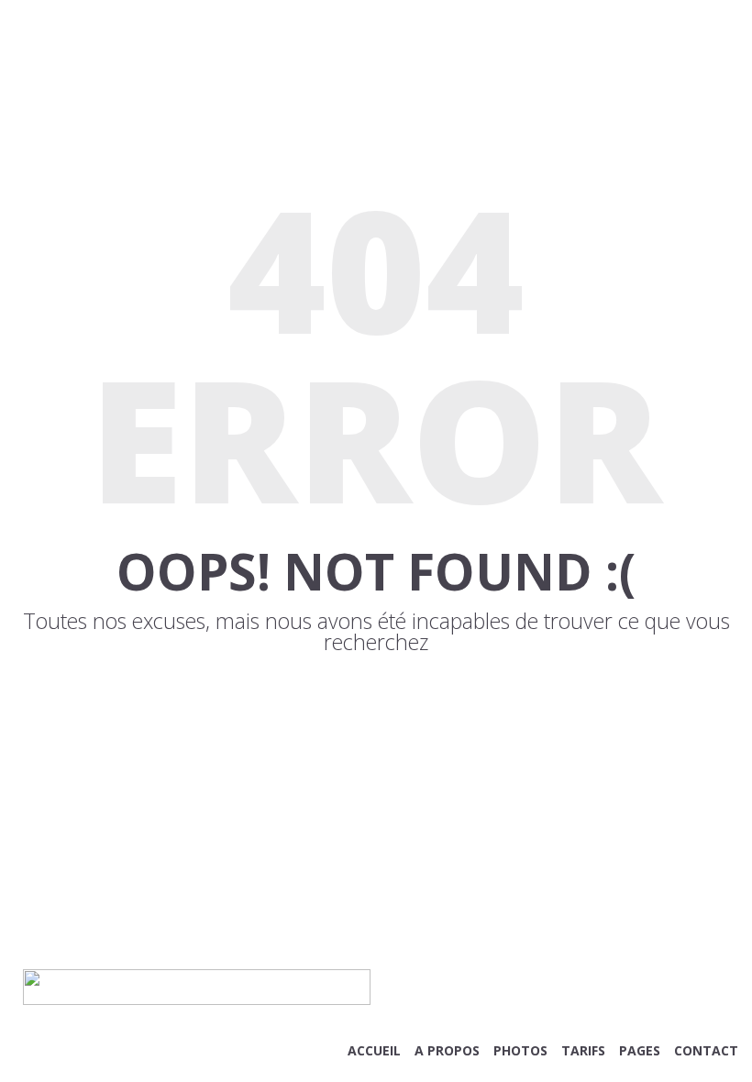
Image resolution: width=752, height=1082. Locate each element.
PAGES (639, 1050)
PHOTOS (520, 1050)
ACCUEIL (374, 1050)
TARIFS (583, 1050)
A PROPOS (447, 1050)
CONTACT (706, 1050)
